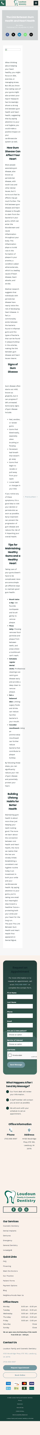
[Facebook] (7, 34)
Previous (28, 497)
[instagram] (20, 1209)
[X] (13, 34)
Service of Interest (15, 1040)
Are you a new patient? (17, 1031)
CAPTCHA (11, 1050)
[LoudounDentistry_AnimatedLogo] (20, 1)
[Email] (31, 34)
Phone (9, 1012)
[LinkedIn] (19, 34)
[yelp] (26, 1209)
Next (34, 497)
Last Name (11, 1002)
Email (9, 1021)
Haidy (20, 25)
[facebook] (13, 1209)
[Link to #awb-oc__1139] (36, 3)
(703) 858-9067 (20, 984)
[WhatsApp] (25, 34)
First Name (11, 993)
